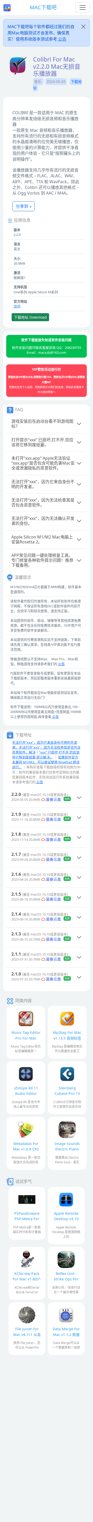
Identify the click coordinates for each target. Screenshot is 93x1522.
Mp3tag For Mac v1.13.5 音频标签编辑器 (67, 1038)
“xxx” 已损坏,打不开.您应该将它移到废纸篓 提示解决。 (46, 754)
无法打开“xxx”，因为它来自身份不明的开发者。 (42, 484)
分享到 (22, 206)
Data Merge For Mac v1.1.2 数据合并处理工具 (66, 1334)
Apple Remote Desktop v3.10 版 (66, 1219)
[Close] (83, 26)
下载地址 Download (30, 317)
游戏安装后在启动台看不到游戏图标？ (42, 423)
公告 (61, 39)
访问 (17, 306)
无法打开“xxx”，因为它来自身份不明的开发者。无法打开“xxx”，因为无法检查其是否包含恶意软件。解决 (46, 747)
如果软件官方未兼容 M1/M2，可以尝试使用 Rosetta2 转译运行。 (46, 762)
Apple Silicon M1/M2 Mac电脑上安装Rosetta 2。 (42, 539)
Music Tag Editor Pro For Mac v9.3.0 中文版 (26, 1038)
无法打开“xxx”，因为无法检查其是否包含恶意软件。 (42, 502)
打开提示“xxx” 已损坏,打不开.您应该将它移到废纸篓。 (42, 442)
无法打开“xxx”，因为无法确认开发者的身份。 (42, 521)
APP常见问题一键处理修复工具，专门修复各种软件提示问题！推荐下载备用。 (42, 560)
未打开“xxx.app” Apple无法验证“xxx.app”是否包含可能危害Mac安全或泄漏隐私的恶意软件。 (43, 463)
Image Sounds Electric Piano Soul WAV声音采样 (67, 1149)
